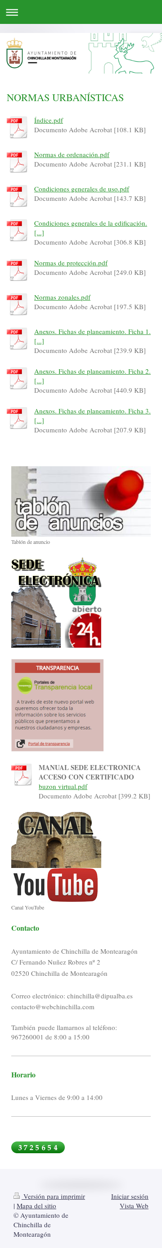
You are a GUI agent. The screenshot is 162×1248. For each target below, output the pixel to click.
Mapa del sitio (36, 1205)
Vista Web (134, 1205)
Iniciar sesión (129, 1196)
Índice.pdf (48, 120)
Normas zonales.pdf (62, 297)
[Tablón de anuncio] (81, 501)
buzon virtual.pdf (63, 786)
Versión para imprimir (53, 1196)
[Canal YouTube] (56, 857)
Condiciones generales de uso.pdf (81, 188)
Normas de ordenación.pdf (71, 154)
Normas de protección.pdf (71, 262)
